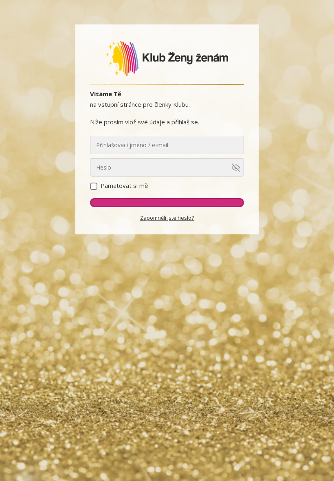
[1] (167, 202)
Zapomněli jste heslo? (167, 217)
